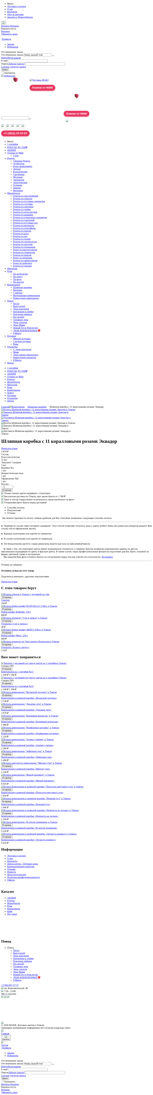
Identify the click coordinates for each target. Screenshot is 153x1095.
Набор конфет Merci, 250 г (14, 635)
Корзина (5, 31)
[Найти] (30, 118)
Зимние (17, 188)
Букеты (11, 158)
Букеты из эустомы (23, 204)
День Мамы (19, 325)
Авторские (18, 179)
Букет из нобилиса (22, 263)
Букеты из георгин (22, 198)
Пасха (16, 303)
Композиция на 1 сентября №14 (17, 686)
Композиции (13, 284)
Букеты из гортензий (24, 220)
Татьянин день (20, 319)
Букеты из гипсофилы (24, 228)
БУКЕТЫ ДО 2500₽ (17, 147)
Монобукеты (13, 193)
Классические (20, 171)
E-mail (4, 60)
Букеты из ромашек (23, 214)
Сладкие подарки (22, 341)
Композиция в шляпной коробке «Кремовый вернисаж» (29, 721)
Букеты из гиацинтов (24, 252)
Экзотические (20, 182)
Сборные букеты (21, 161)
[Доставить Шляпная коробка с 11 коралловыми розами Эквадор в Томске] (38, 420)
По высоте (18, 282)
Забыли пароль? (17, 63)
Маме (16, 352)
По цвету (18, 276)
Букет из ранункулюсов (25, 249)
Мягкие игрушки (22, 338)
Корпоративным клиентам (20, 866)
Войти (4, 58)
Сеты (16, 155)
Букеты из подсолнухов (25, 212)
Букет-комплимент (22, 166)
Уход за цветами (15, 14)
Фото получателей (16, 874)
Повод (10, 301)
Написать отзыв (9, 448)
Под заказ (12, 914)
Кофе (9, 911)
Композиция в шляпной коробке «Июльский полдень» (29, 698)
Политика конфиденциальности (23, 877)
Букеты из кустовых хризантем (29, 201)
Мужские (18, 177)
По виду (17, 279)
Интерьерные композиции (26, 295)
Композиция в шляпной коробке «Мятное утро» (25, 769)
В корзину (6, 490)
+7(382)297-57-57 (10, 985)
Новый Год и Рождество (25, 327)
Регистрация (14, 58)
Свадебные (19, 174)
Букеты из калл (21, 233)
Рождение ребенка (22, 314)
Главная (5, 407)
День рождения (21, 309)
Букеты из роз (20, 236)
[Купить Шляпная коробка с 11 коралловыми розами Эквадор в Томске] (38, 409)
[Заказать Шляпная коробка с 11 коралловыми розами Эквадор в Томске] (38, 415)
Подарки (11, 336)
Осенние (17, 185)
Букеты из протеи (22, 231)
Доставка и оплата (16, 6)
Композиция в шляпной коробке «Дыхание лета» (26, 710)
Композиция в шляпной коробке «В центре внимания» (29, 828)
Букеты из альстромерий (25, 196)
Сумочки (17, 293)
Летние (17, 169)
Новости (11, 872)
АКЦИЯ (11, 150)
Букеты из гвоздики (23, 206)
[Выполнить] (53, 55)
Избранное (12, 47)
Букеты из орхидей (23, 244)
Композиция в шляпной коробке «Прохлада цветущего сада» (32, 792)
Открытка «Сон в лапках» (14, 623)
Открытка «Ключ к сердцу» (15, 647)
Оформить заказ (9, 34)
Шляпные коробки (22, 287)
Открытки (12, 346)
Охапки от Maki (15, 153)
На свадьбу (18, 317)
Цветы (10, 363)
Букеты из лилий (21, 239)
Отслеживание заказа (12, 55)
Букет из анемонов (22, 258)
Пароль (5, 63)
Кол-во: (5, 484)
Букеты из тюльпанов (24, 247)
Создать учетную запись (13, 66)
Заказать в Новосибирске (20, 17)
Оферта (11, 880)
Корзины (17, 290)
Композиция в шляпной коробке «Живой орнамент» (28, 780)
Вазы (15, 344)
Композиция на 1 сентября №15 (17, 671)
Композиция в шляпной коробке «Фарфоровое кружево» (30, 733)
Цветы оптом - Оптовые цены (22, 864)
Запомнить (9, 73)
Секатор (5, 600)
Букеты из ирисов (22, 255)
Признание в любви (23, 311)
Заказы (10, 44)
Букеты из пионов (22, 266)
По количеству (20, 274)
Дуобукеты (18, 163)
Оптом (4, 1045)
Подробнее (107, 557)
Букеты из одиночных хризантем (30, 217)
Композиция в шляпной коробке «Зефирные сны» (26, 757)
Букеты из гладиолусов (25, 241)
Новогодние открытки (24, 357)
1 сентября (12, 144)
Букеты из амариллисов (25, 260)
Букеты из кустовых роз (25, 223)
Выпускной (19, 306)
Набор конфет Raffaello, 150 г (16, 612)
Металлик (12, 268)
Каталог (6, 1039)
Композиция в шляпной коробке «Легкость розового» (28, 839)
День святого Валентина (25, 355)
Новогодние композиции (26, 298)
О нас (10, 9)
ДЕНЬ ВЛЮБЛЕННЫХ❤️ (26, 330)
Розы (9, 271)
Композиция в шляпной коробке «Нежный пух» (25, 804)
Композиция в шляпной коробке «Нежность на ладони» (29, 816)
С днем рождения (22, 349)
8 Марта (17, 333)
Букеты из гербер (22, 209)
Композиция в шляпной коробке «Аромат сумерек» (27, 745)
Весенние (18, 190)
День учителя (20, 322)
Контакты (12, 11)
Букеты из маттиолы (23, 225)
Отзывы (11, 869)
